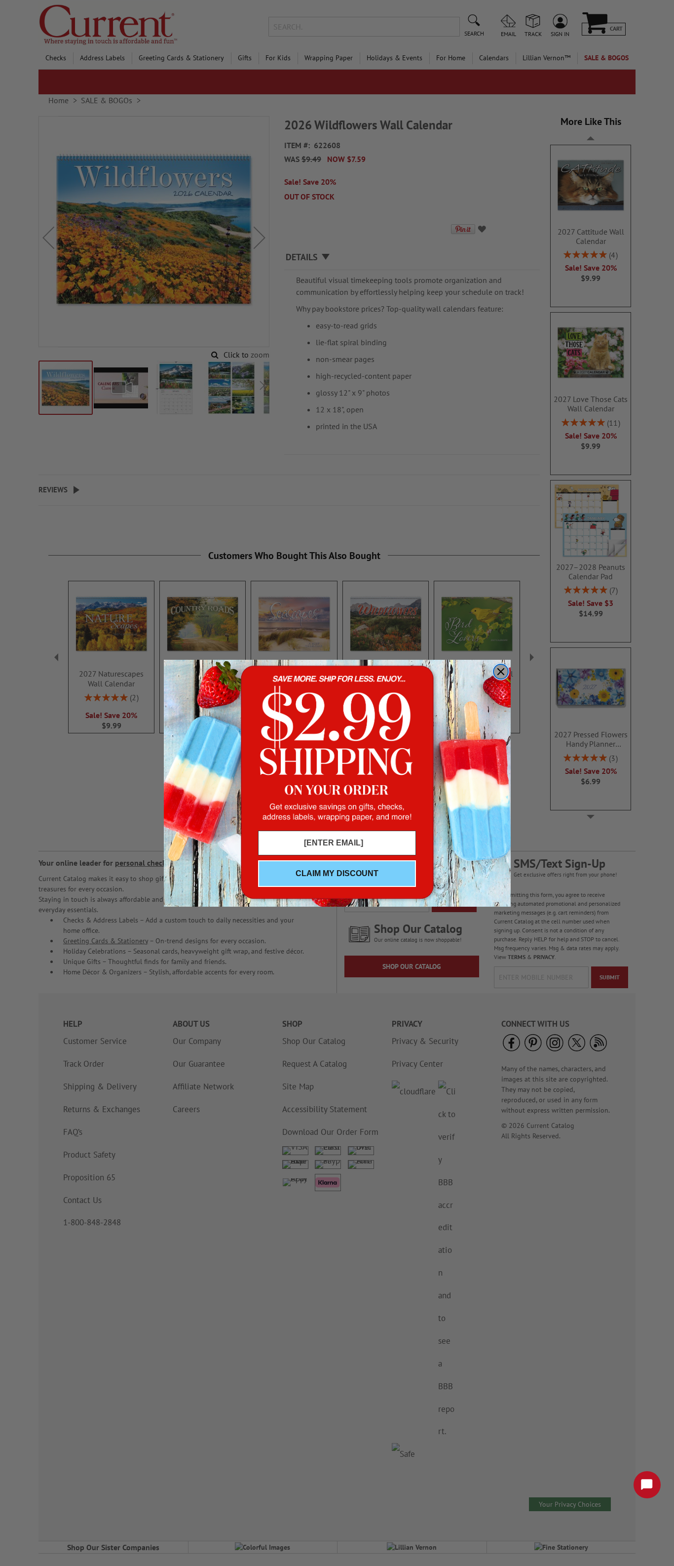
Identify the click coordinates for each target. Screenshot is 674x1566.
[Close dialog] (501, 672)
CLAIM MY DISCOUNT (337, 873)
